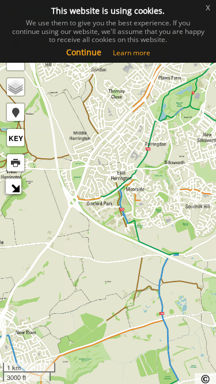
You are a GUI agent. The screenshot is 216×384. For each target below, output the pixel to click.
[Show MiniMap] (15, 188)
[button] (15, 112)
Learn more (131, 53)
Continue (83, 52)
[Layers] (15, 87)
